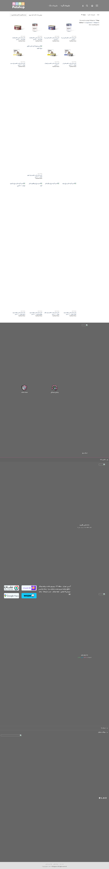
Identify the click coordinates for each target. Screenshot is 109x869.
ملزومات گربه (65, 5)
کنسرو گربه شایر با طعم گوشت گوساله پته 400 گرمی (35, 38)
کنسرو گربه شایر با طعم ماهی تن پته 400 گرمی (68, 38)
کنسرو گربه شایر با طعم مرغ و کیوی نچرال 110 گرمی (34, 176)
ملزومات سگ (53, 5)
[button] (83, 6)
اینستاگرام (85, 657)
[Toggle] (107, 460)
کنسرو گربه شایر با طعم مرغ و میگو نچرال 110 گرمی (52, 313)
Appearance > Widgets (92, 23)
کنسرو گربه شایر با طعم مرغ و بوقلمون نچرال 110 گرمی (36, 313)
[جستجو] (87, 6)
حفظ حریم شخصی (49, 864)
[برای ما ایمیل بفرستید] (103, 798)
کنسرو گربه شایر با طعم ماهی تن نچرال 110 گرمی (69, 64)
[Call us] (101, 798)
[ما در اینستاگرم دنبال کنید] (106, 798)
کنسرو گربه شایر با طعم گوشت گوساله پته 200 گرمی (18, 38)
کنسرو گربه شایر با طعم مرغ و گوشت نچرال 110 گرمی (70, 313)
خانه (98, 15)
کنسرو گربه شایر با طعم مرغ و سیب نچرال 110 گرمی (17, 64)
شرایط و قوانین (55, 864)
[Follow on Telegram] (99, 798)
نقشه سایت (61, 864)
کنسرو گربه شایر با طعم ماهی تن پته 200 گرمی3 (51, 38)
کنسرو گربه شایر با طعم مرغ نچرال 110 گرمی (52, 64)
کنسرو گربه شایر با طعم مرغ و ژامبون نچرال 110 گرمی (19, 313)
